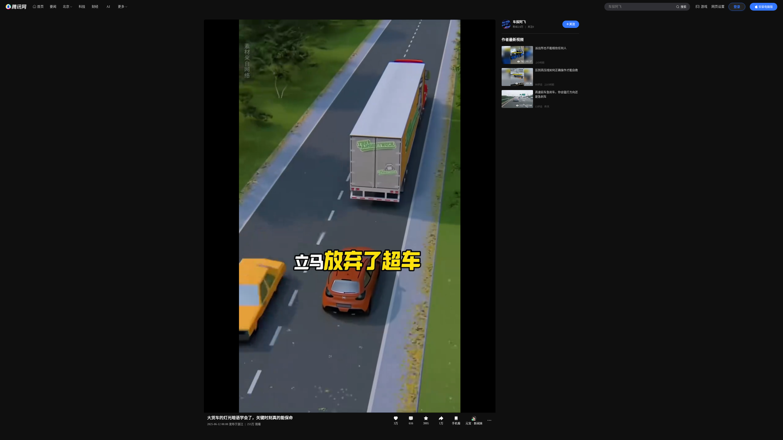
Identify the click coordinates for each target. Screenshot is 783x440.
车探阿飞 (519, 22)
